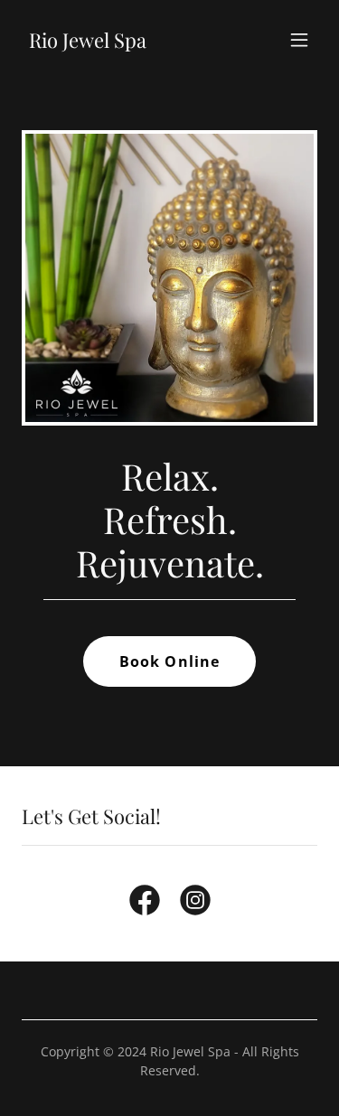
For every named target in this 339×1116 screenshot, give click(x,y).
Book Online (169, 661)
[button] (299, 40)
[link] (87, 42)
